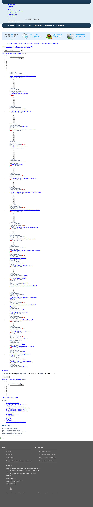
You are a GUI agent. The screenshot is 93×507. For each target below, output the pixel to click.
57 (14, 82)
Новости (10, 454)
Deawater (12, 77)
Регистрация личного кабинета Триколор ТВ (22, 320)
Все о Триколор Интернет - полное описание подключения (26, 250)
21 (14, 158)
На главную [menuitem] (11, 25)
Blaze (12, 95)
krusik (23, 294)
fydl (10, 306)
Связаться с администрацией (47, 454)
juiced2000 (24, 283)
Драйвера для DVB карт (17, 164)
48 (14, 102)
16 (14, 201)
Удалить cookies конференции (48, 457)
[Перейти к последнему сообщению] (26, 109)
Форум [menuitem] (19, 25)
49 (14, 103)
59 (14, 84)
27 (14, 138)
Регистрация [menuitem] (11, 20)
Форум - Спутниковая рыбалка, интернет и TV (19, 460)
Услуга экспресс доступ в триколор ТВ (20, 354)
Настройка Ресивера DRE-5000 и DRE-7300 (22, 265)
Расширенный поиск (45, 451)
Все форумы (11, 457)
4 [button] (6, 63)
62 (14, 221)
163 (14, 119)
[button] (6, 55)
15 (14, 200)
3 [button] (6, 62)
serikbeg (24, 162)
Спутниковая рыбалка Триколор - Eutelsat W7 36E (23, 239)
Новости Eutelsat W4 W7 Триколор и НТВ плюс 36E (24, 178)
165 (14, 121)
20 (14, 157)
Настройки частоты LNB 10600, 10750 (20, 331)
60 (14, 86)
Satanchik (12, 298)
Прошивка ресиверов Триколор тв (19, 93)
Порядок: (41, 373)
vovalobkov (25, 126)
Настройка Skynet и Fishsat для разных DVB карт (23, 76)
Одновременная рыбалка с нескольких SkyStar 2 (23, 304)
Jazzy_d (24, 109)
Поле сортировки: (21, 373)
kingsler (24, 248)
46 (14, 100)
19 (14, 155)
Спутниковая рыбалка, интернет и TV (17, 47)
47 (14, 101)
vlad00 (23, 351)
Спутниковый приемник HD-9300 (19, 312)
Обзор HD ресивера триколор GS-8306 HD (22, 361)
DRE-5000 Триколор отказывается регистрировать (24, 297)
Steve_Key (24, 275)
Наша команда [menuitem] (38, 25)
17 (14, 153)
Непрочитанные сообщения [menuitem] (15, 21)
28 (14, 139)
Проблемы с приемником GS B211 (19, 339)
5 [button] (6, 65)
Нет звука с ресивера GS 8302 (18, 258)
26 (14, 136)
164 (14, 120)
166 (14, 122)
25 (14, 135)
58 (14, 83)
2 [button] (6, 61)
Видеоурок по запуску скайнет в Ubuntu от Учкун (23, 129)
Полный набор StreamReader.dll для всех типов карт (24, 227)
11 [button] (6, 67)
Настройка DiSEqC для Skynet (18, 278)
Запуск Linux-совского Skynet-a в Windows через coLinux (25, 210)
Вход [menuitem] (9, 18)
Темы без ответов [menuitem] (49, 25)
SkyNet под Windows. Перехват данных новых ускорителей (26, 192)
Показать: (6, 373)
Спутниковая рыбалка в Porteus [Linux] (21, 111)
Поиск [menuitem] (29, 25)
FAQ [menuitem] (24, 25)
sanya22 (12, 313)
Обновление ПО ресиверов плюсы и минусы (22, 346)
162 (14, 117)
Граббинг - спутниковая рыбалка (19, 146)
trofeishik (12, 355)
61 (14, 87)
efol (10, 259)
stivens (23, 91)
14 (14, 198)
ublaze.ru (10, 451)
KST (11, 340)
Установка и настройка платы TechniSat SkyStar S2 (24, 285)
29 (14, 140)
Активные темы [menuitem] (60, 25)
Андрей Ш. (24, 366)
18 (14, 154)
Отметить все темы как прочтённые (11, 53)
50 (14, 105)
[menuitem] (11, 4)
